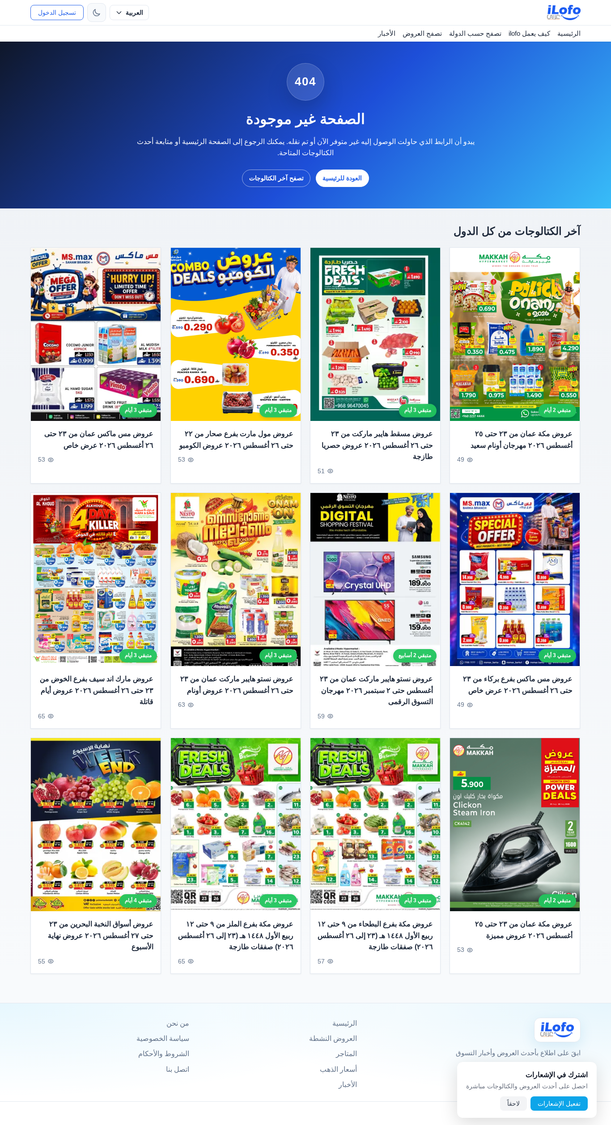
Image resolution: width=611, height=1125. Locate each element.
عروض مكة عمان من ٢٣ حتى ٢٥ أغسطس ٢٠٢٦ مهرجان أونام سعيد (522, 439)
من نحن (177, 1023)
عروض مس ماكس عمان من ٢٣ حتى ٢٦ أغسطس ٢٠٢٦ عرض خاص (99, 439)
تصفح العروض (422, 33)
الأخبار (386, 33)
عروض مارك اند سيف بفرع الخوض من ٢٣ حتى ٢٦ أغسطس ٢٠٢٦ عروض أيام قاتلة (96, 690)
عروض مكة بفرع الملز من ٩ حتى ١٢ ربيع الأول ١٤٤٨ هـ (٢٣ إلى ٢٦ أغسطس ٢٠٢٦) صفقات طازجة (235, 935)
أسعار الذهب (338, 1069)
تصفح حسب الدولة (475, 33)
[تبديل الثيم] (96, 12)
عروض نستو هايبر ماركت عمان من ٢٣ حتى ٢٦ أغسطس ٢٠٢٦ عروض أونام (236, 684)
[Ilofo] (557, 1030)
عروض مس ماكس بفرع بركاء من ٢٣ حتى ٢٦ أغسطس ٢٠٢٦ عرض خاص (518, 684)
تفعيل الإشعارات (559, 1103)
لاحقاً (513, 1103)
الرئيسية (569, 33)
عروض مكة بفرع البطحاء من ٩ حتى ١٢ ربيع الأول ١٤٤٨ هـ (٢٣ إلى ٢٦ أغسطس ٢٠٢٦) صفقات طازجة (375, 935)
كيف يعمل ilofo (529, 33)
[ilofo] (564, 12)
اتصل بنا (177, 1069)
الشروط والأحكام (163, 1053)
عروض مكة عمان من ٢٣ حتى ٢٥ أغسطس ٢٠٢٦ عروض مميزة (524, 929)
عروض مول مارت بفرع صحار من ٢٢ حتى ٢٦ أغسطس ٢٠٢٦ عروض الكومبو (236, 439)
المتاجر (346, 1053)
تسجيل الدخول (57, 12)
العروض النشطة (333, 1038)
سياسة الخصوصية (162, 1038)
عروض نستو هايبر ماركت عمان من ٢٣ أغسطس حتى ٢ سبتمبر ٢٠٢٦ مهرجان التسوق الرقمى (376, 690)
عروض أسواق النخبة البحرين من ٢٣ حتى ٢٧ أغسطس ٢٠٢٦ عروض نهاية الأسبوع (100, 936)
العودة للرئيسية (342, 178)
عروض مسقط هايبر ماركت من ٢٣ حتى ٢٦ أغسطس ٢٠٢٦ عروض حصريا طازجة (377, 445)
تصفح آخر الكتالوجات (276, 178)
